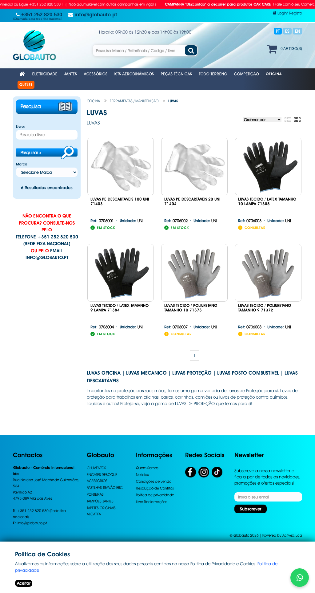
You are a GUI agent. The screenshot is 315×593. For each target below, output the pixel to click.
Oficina (274, 74)
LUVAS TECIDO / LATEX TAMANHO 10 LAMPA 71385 (267, 201)
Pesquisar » (31, 152)
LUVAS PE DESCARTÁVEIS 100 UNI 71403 (119, 201)
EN (297, 31)
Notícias (142, 474)
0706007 (176, 326)
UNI (131, 220)
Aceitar (23, 583)
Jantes (70, 73)
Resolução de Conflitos (155, 488)
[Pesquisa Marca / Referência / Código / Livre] (191, 50)
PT (278, 31)
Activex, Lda (292, 535)
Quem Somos (147, 467)
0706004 (102, 326)
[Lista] (288, 119)
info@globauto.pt (47, 257)
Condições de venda (154, 481)
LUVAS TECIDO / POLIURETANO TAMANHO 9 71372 (264, 307)
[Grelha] (297, 119)
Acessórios (96, 73)
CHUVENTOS (96, 467)
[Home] (22, 74)
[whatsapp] (299, 577)
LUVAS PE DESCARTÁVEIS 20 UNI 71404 (192, 201)
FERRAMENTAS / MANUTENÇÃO (134, 101)
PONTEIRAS (95, 494)
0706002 (176, 220)
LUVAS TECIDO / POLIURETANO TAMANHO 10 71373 (190, 307)
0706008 (249, 326)
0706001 (102, 220)
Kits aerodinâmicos (134, 73)
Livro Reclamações (151, 501)
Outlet (26, 85)
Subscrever (250, 508)
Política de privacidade (155, 495)
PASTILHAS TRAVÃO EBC (105, 487)
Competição (246, 73)
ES (287, 31)
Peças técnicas (176, 73)
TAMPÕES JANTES (100, 501)
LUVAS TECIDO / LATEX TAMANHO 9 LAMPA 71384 (119, 307)
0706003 (249, 220)
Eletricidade (45, 73)
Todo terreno (213, 73)
